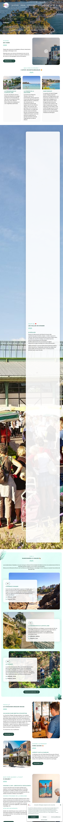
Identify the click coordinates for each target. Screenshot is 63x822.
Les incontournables (43, 5)
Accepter (33, 817)
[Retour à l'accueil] (6, 5)
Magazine (41, 2)
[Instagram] (54, 5)
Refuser (44, 817)
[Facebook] (51, 5)
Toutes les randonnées (30, 691)
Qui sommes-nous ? (31, 2)
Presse (48, 2)
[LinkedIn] (56, 5)
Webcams (22, 5)
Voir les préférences (55, 817)
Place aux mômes (31, 5)
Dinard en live (8, 61)
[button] (60, 805)
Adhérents (55, 2)
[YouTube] (59, 5)
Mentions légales (44, 819)
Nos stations (15, 5)
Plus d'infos (7, 734)
